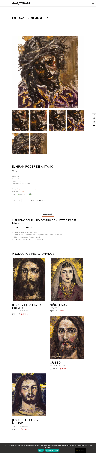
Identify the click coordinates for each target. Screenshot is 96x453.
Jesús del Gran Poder (32, 189)
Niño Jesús (58, 305)
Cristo (55, 362)
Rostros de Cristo (18, 311)
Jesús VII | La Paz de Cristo (27, 306)
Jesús (21, 191)
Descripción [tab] (48, 214)
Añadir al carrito (38, 200)
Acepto (41, 450)
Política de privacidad (52, 450)
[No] (94, 448)
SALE (26, 311)
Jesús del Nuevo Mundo (25, 421)
